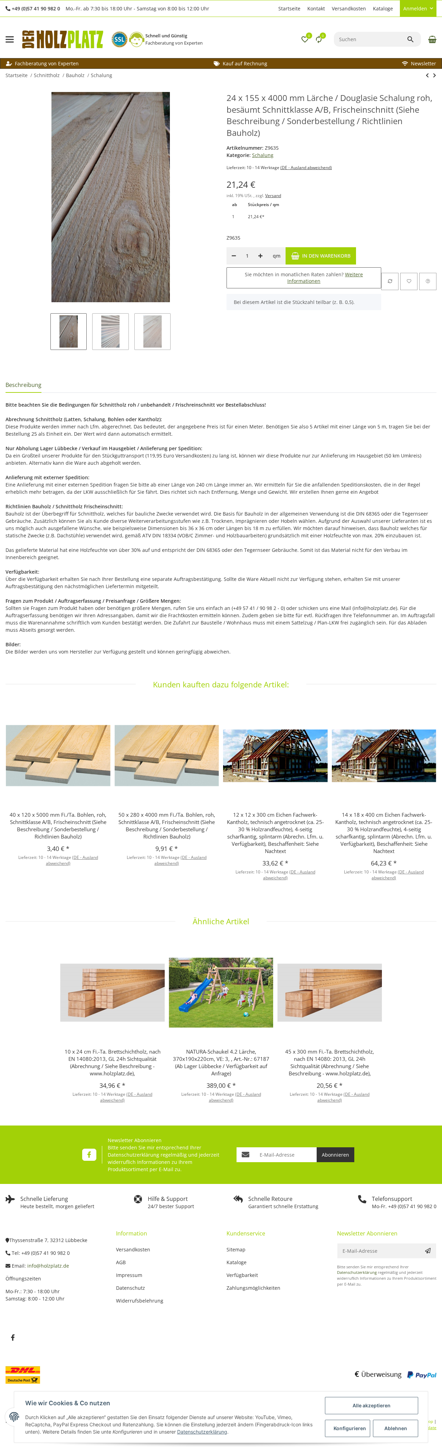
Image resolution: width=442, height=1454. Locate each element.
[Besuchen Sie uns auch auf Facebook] (89, 1155)
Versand (273, 195)
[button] (271, 8)
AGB (121, 1262)
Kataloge (383, 8)
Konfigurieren (350, 1428)
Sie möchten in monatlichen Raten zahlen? (304, 278)
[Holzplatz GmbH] (62, 39)
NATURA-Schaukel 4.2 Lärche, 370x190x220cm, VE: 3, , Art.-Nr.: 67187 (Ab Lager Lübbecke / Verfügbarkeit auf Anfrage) (221, 1062)
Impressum (129, 1275)
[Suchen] (413, 39)
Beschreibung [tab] (23, 385)
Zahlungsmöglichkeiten (253, 1288)
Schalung (262, 155)
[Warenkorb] (431, 39)
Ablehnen (395, 1428)
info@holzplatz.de (48, 1265)
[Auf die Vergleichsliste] (389, 281)
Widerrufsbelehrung (139, 1300)
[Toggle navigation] (10, 39)
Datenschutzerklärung (133, 1154)
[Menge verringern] (234, 256)
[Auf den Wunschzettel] (408, 281)
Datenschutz (130, 1288)
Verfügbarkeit (242, 1275)
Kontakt (316, 8)
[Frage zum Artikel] (427, 281)
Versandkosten (349, 8)
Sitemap (236, 1249)
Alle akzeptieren (372, 1405)
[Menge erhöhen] (260, 256)
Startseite (289, 8)
